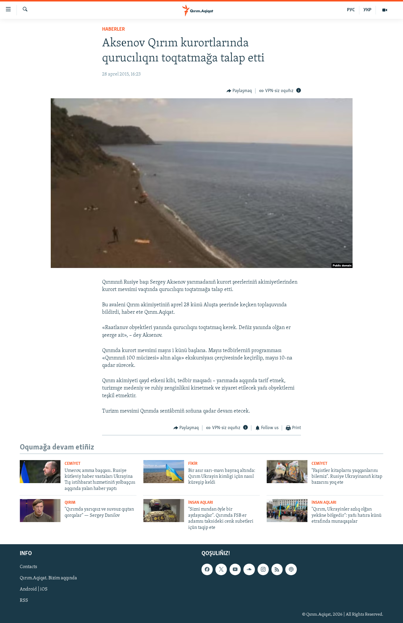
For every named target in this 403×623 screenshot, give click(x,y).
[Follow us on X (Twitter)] (221, 569)
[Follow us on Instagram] (263, 569)
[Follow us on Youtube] (235, 569)
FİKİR (192, 464)
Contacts (28, 567)
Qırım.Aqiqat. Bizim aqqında (48, 578)
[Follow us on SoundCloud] (249, 569)
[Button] (239, 91)
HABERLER (113, 29)
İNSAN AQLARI (200, 503)
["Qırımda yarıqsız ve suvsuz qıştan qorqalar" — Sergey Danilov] (40, 510)
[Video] (385, 10)
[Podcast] (290, 569)
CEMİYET (73, 464)
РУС (351, 10)
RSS (24, 600)
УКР (367, 10)
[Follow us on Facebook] (207, 569)
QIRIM (70, 503)
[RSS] (277, 569)
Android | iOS (33, 589)
